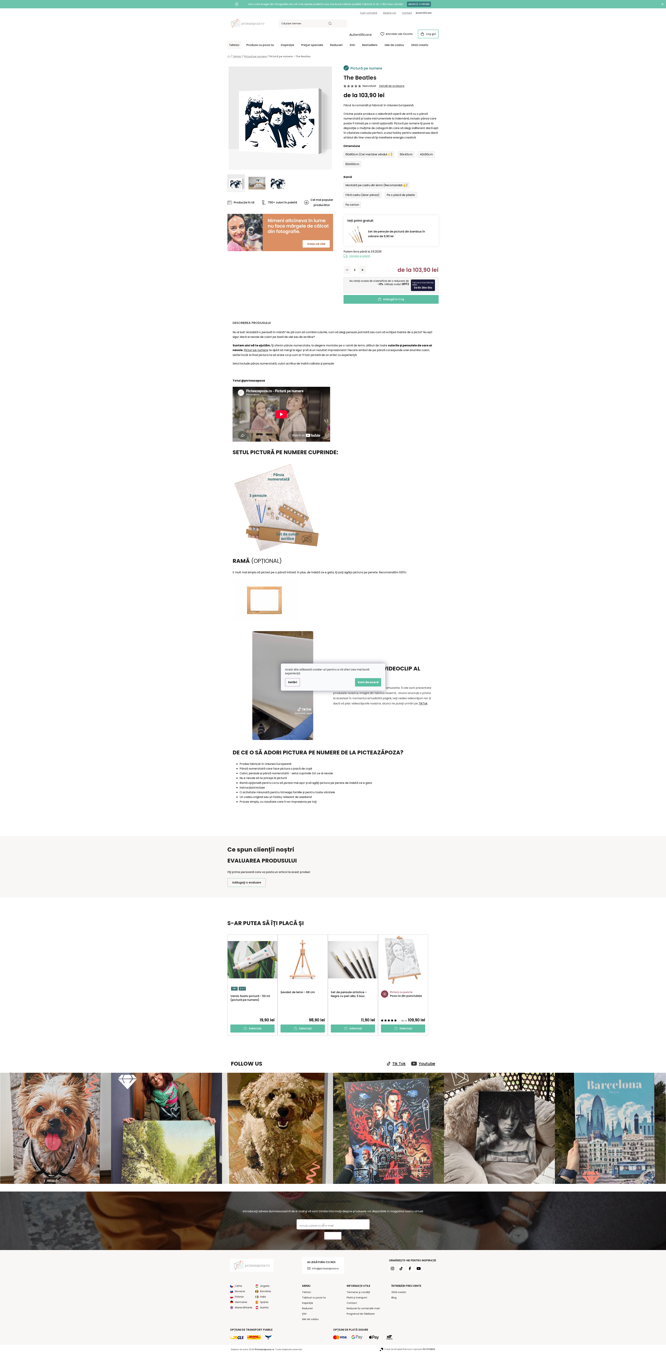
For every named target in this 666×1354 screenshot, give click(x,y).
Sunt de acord (368, 682)
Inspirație (307, 1303)
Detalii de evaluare (391, 86)
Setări (292, 682)
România (265, 1291)
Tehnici (306, 1292)
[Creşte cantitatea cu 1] (362, 270)
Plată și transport (357, 1297)
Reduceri (307, 1308)
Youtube (427, 1063)
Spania (264, 1302)
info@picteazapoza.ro (325, 1268)
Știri (304, 1314)
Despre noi (389, 13)
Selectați (255, 1028)
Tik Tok (399, 1063)
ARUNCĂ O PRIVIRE (419, 4)
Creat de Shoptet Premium (398, 1349)
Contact (407, 13)
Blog (393, 1297)
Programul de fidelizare (361, 1314)
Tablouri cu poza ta (314, 1297)
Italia (263, 1296)
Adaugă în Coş (393, 299)
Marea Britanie (243, 1307)
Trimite (333, 1236)
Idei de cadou (310, 1319)
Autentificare (360, 34)
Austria (264, 1307)
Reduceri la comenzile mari (363, 1308)
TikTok (423, 703)
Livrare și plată (359, 256)
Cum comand (368, 13)
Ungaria (264, 1286)
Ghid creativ (398, 1292)
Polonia (239, 1296)
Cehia (238, 1286)
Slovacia (240, 1291)
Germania (241, 1302)
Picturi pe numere (256, 350)
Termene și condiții (358, 1292)
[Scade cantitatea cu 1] (347, 270)
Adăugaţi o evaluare (246, 882)
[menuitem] (234, 45)
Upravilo (424, 1349)
